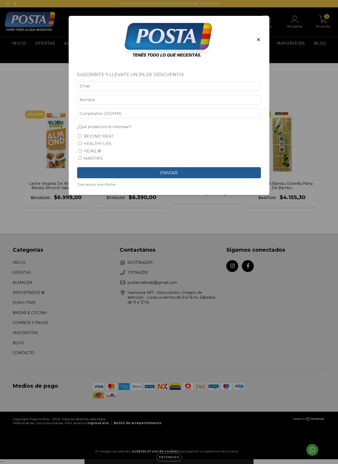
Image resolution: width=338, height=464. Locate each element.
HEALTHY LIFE (98, 143)
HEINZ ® (92, 151)
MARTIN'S (93, 158)
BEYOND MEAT (98, 136)
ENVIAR (169, 172)
